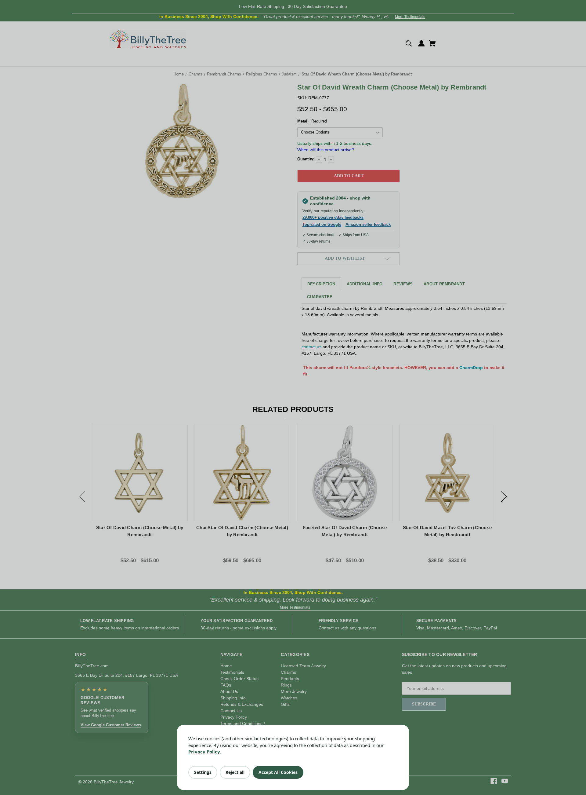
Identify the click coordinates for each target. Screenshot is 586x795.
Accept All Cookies (278, 772)
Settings (203, 772)
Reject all (235, 772)
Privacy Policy (204, 752)
